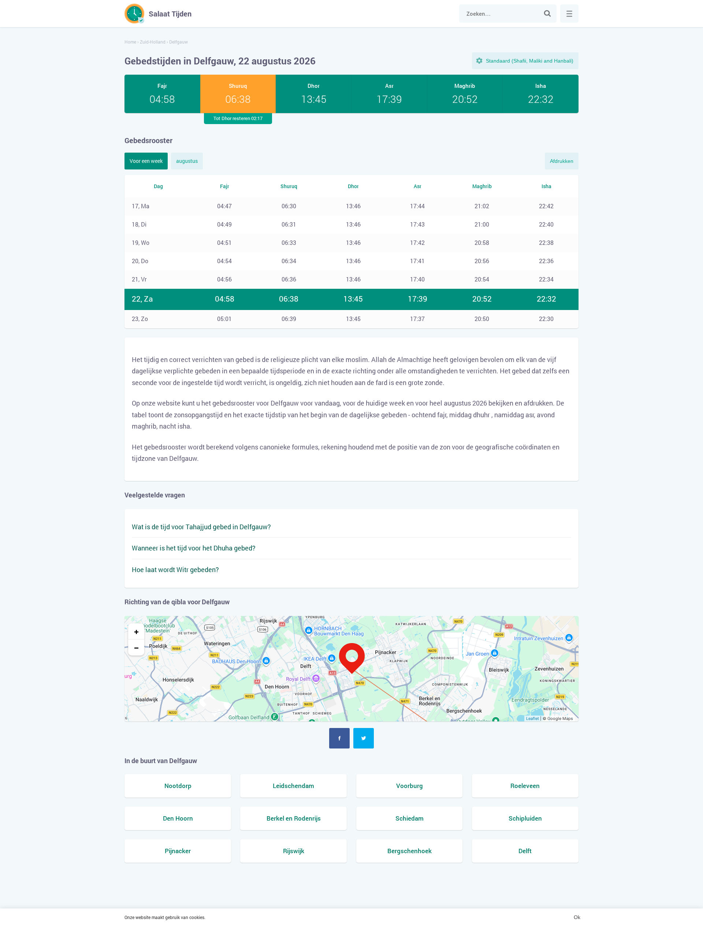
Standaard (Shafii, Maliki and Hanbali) (529, 61)
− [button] (136, 647)
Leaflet (532, 718)
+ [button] (136, 631)
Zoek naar (547, 13)
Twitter (363, 738)
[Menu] (569, 13)
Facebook (339, 738)
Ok (577, 917)
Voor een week (146, 160)
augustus (187, 160)
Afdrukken (561, 161)
